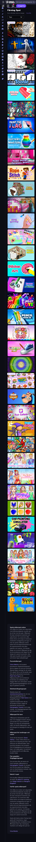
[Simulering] (2, 62)
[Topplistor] (2, 28)
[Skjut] (2, 65)
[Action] (2, 33)
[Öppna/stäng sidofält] (3, 2)
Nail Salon (24, 698)
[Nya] (2, 13)
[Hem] (2, 8)
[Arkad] (2, 36)
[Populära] (2, 16)
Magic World (17, 781)
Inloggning (21, 6)
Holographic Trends (16, 707)
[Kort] (2, 53)
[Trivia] (2, 74)
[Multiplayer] (2, 25)
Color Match (14, 664)
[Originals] (2, 22)
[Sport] (2, 68)
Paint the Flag (14, 676)
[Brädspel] (2, 42)
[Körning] (2, 50)
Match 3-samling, (23, 780)
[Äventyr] (2, 39)
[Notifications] (13, 6)
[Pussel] (2, 59)
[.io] (2, 44)
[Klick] (2, 47)
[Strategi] (2, 71)
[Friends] (3, 6)
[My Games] (8, 6)
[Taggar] (2, 78)
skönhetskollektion (16, 694)
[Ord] (2, 56)
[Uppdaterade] (2, 19)
